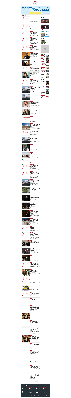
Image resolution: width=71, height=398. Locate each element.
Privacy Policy (44, 391)
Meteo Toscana (37, 391)
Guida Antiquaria (30, 392)
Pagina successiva (37, 381)
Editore (43, 388)
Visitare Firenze (37, 389)
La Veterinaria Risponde (31, 391)
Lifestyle (22, 392)
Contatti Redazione (44, 389)
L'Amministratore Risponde (31, 389)
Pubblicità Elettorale (45, 392)
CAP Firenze (37, 392)
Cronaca (22, 388)
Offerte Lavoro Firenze (38, 388)
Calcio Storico (30, 388)
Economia (23, 389)
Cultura (22, 391)
